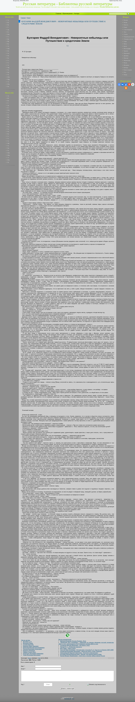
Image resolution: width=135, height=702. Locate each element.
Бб (8, 22)
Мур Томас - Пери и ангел (68, 648)
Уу (8, 65)
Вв (8, 25)
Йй (8, 41)
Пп (8, 55)
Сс (8, 60)
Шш (8, 77)
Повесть (126, 25)
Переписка (127, 53)
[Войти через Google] (132, 84)
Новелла (126, 58)
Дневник (126, 55)
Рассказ (126, 20)
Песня (125, 63)
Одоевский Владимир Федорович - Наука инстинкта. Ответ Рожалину (81, 651)
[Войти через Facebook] (125, 84)
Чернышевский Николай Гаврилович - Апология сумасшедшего (79, 653)
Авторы (76, 13)
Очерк (125, 74)
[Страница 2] (67, 636)
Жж (8, 34)
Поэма (125, 22)
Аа (8, 20)
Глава (125, 41)
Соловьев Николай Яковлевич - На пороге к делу (75, 645)
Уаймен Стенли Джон (29, 652)
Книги (28, 18)
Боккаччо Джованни (29, 650)
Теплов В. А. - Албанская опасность (71, 647)
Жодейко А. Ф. (27, 641)
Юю (8, 84)
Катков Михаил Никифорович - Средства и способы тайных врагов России (82, 656)
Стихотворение (128, 29)
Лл (8, 46)
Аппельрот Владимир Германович (33, 653)
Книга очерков (128, 70)
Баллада (126, 67)
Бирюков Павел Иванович (31, 646)
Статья (125, 34)
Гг (8, 27)
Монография (127, 48)
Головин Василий (28, 644)
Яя (8, 86)
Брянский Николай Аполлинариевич (34, 647)
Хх (8, 70)
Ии (8, 39)
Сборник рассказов (129, 36)
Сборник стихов (128, 39)
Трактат (126, 51)
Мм (8, 48)
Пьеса (125, 44)
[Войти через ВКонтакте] (122, 84)
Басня (125, 46)
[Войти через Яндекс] (129, 84)
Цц (8, 72)
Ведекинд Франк (28, 643)
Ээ (8, 82)
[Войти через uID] (119, 84)
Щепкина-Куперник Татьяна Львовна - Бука (73, 641)
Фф (8, 67)
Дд (8, 29)
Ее (8, 32)
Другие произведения (64, 639)
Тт (8, 63)
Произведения (67, 13)
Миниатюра (127, 60)
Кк (8, 44)
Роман (125, 27)
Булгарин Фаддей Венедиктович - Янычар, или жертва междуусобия (80, 654)
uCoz (73, 698)
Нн (8, 51)
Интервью (126, 65)
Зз (8, 36)
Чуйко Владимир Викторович (31, 655)
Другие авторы (25, 640)
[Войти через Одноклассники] (126, 87)
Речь (125, 72)
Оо (8, 53)
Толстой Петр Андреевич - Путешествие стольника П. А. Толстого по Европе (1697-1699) (87, 650)
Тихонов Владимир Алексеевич (32, 649)
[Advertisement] (11, 196)
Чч (8, 74)
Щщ (8, 79)
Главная (58, 13)
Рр (8, 58)
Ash (39, 658)
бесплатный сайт (67, 698)
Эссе (125, 32)
